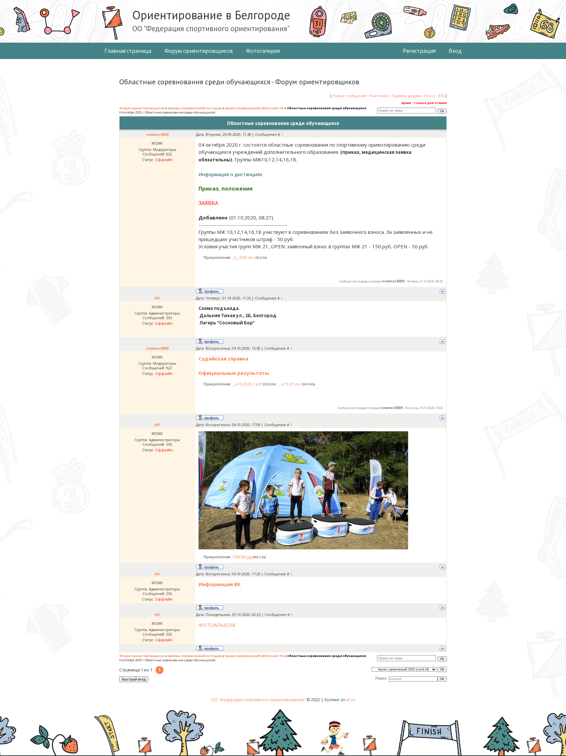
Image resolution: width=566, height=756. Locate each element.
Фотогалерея (263, 50)
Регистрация (419, 50)
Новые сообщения (349, 95)
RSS (441, 95)
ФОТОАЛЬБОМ (216, 625)
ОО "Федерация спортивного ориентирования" (259, 700)
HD (157, 298)
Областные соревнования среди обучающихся (326, 108)
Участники (378, 95)
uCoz (350, 700)
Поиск (429, 95)
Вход (455, 50)
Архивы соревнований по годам (195, 108)
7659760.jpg (242, 557)
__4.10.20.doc (289, 384)
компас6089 (157, 134)
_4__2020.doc (243, 257)
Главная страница (127, 50)
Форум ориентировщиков (198, 50)
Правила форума (406, 95)
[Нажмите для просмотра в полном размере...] (303, 547)
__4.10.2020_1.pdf (247, 384)
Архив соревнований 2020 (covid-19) (254, 108)
